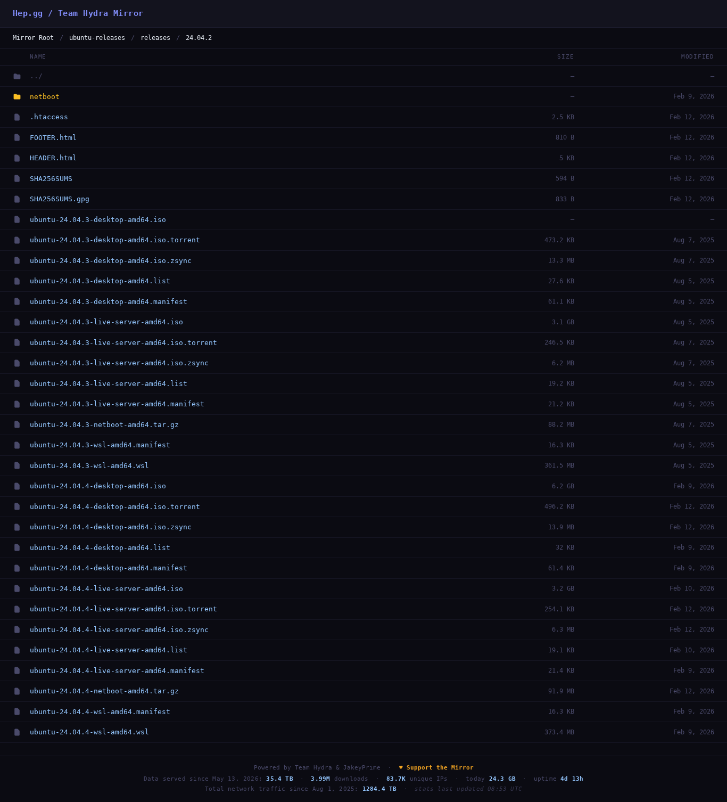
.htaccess (49, 117)
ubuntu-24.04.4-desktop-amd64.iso (98, 486)
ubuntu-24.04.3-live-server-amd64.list (108, 384)
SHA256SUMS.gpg (59, 199)
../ (36, 76)
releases (155, 38)
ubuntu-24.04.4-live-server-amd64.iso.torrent (123, 609)
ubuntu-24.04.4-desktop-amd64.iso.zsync (111, 527)
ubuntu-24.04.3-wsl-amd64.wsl (89, 466)
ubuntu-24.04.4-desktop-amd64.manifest (108, 568)
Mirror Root (33, 38)
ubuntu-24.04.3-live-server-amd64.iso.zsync (119, 363)
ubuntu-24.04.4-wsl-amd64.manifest (100, 712)
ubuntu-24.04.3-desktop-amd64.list (100, 281)
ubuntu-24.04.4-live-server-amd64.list (108, 650)
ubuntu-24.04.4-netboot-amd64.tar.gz (104, 691)
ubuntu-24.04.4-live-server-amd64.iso (106, 589)
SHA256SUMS (51, 179)
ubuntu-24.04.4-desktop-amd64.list (100, 548)
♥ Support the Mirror (436, 767)
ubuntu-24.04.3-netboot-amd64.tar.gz (104, 425)
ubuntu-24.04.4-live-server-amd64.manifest (117, 671)
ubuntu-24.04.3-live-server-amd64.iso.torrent (123, 343)
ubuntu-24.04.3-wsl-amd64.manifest (100, 445)
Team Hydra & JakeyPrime (338, 767)
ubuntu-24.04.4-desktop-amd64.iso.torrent (115, 507)
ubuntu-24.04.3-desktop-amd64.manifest (108, 302)
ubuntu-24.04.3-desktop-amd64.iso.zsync (111, 261)
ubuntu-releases (97, 38)
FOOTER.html (53, 138)
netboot (45, 97)
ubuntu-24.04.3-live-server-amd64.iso (106, 322)
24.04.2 (199, 38)
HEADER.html (53, 158)
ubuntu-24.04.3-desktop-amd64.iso (98, 220)
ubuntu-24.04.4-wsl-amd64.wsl (89, 732)
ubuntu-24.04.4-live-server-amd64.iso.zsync (119, 630)
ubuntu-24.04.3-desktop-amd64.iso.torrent (115, 240)
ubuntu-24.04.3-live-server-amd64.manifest (117, 404)
